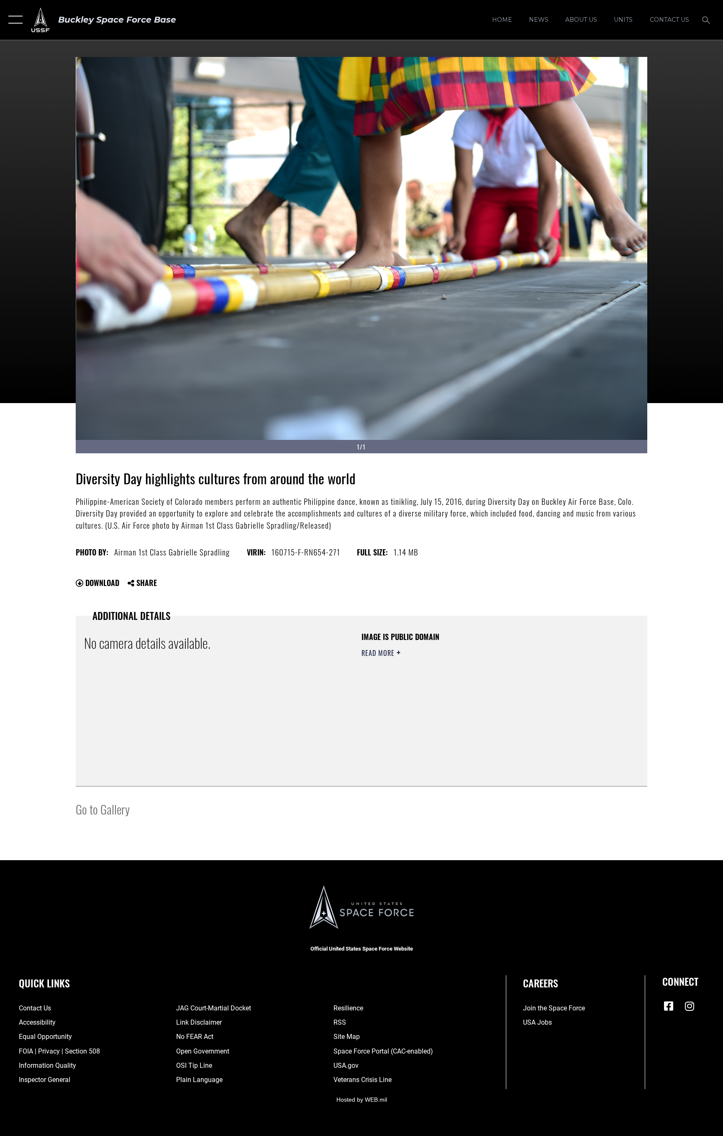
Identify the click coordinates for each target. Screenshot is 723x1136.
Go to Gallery (103, 809)
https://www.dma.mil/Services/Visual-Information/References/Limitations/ (460, 706)
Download (101, 582)
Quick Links (44, 982)
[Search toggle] (707, 19)
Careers (540, 982)
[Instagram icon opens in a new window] (689, 1006)
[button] (13, 20)
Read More (379, 653)
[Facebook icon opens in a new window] (668, 1006)
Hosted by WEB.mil (361, 1099)
